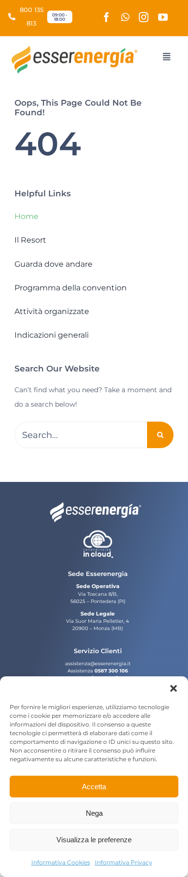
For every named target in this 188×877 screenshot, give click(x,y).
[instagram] (143, 17)
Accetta (94, 786)
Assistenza (80, 671)
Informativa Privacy (123, 862)
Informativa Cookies (60, 862)
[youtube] (163, 17)
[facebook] (106, 17)
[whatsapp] (125, 17)
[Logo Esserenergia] (77, 48)
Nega (94, 813)
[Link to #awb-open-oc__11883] (166, 56)
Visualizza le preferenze (94, 840)
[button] (173, 688)
